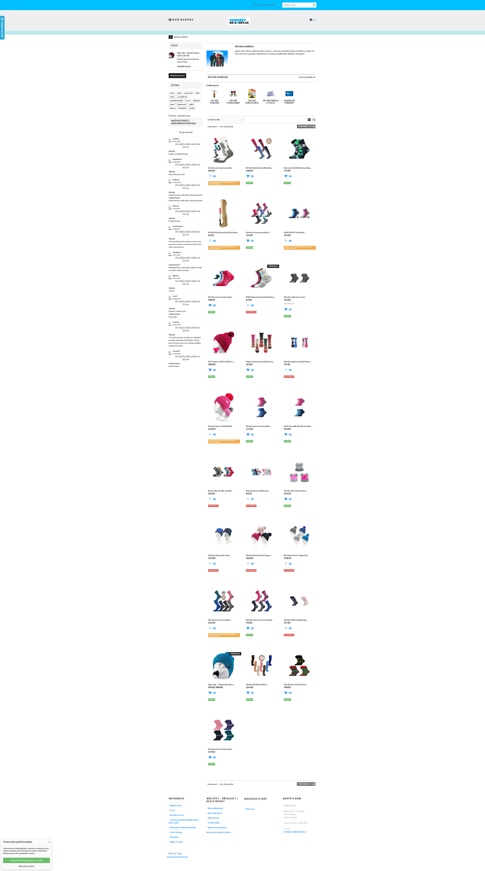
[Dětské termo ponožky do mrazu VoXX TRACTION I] (261, 213)
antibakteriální (176, 101)
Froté (188, 101)
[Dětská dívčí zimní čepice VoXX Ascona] (299, 472)
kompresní (181, 104)
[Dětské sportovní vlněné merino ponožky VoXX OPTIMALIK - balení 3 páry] (224, 601)
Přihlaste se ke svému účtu (264, 5)
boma (172, 97)
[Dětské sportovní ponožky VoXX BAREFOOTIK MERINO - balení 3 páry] (224, 730)
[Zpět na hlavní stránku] (171, 37)
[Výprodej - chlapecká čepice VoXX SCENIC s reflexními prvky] (224, 665)
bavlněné (182, 108)
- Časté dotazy (175, 832)
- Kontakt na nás (176, 815)
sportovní (188, 93)
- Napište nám (175, 805)
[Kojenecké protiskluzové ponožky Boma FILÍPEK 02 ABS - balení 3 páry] (261, 472)
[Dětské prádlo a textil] (270, 90)
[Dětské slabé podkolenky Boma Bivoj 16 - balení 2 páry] (299, 601)
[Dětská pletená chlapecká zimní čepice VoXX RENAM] (299, 536)
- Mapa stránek (176, 842)
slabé (191, 104)
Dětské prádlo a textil (270, 101)
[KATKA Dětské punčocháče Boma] (224, 213)
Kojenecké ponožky (289, 101)
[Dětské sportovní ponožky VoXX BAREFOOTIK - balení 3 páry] (261, 407)
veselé (191, 108)
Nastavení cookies (26, 866)
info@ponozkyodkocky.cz (295, 832)
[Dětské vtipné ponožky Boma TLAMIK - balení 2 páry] (299, 343)
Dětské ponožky (214, 101)
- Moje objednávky (215, 808)
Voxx (172, 93)
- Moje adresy (213, 818)
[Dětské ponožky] (214, 90)
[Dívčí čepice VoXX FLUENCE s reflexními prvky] (224, 343)
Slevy (174, 45)
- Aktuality (173, 837)
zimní (172, 104)
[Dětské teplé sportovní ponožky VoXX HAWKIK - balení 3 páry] (299, 278)
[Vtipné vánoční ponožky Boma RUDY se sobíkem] (261, 343)
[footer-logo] (182, 854)
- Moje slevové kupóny (217, 827)
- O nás (172, 810)
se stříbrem (182, 97)
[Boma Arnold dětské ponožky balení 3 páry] (299, 149)
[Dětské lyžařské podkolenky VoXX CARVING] (261, 149)
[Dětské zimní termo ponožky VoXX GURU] (261, 601)
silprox (173, 108)
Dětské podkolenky (233, 101)
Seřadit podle (214, 120)
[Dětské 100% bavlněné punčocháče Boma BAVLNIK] (261, 665)
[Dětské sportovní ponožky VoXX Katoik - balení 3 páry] (224, 278)
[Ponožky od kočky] (239, 21)
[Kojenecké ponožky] (289, 90)
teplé (179, 93)
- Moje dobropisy (214, 813)
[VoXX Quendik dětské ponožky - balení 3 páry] (299, 407)
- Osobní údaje (213, 823)
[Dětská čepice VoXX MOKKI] (224, 407)
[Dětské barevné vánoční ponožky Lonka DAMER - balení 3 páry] (299, 665)
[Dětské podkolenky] (233, 90)
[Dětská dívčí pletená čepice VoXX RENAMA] (261, 536)
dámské (196, 101)
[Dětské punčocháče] (252, 90)
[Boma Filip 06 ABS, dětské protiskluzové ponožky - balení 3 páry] (224, 472)
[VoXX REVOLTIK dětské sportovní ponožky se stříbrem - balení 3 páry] (299, 213)
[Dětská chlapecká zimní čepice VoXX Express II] (224, 536)
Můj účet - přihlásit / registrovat (222, 800)
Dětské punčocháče (252, 101)
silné (197, 93)
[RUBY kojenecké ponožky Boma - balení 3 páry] (261, 278)
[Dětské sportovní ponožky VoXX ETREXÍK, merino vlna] (224, 149)
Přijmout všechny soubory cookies (26, 860)
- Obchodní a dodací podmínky (182, 827)
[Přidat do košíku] (248, 176)
